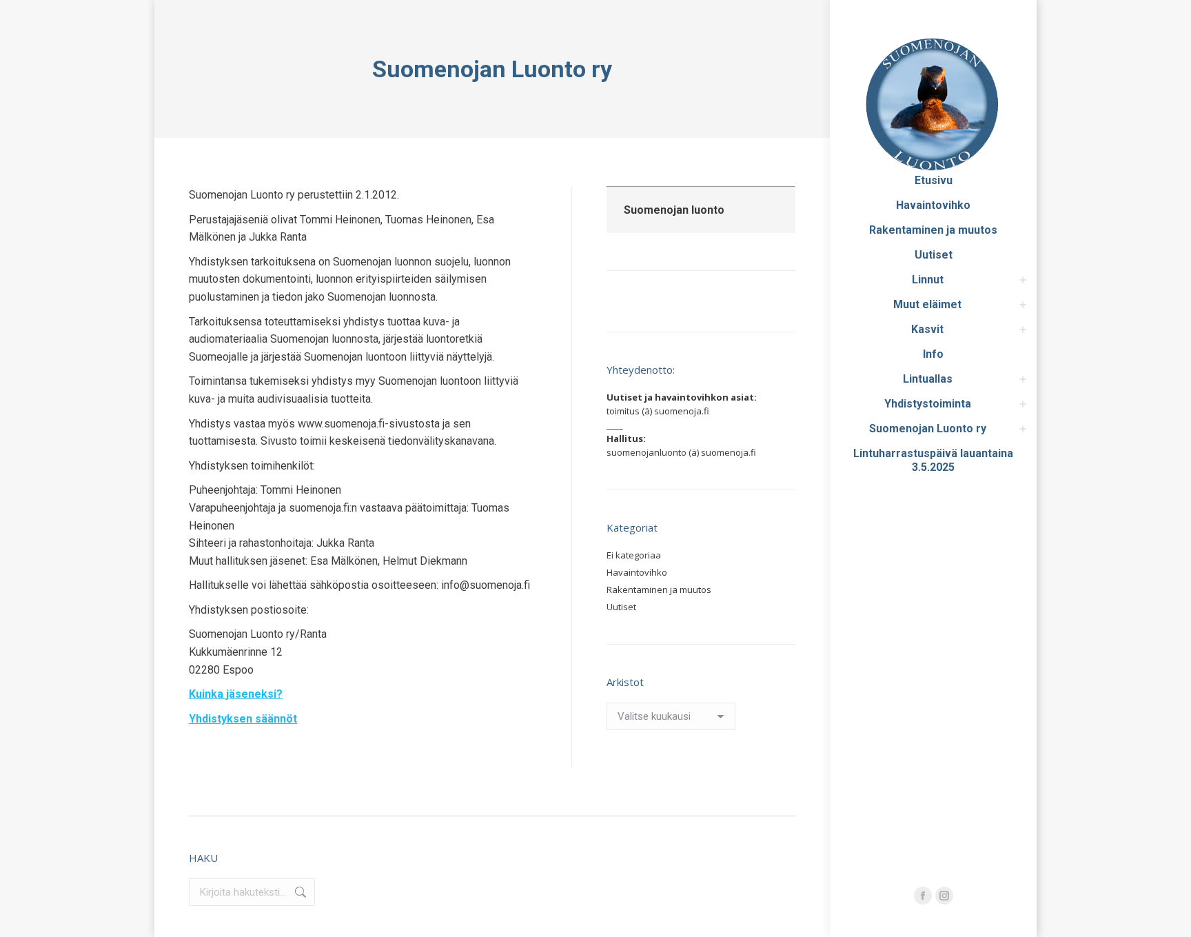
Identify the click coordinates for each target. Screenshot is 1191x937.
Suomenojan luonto (674, 209)
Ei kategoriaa (634, 555)
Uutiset (621, 607)
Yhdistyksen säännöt (243, 718)
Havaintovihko (637, 572)
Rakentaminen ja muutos (659, 589)
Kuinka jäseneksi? (236, 694)
